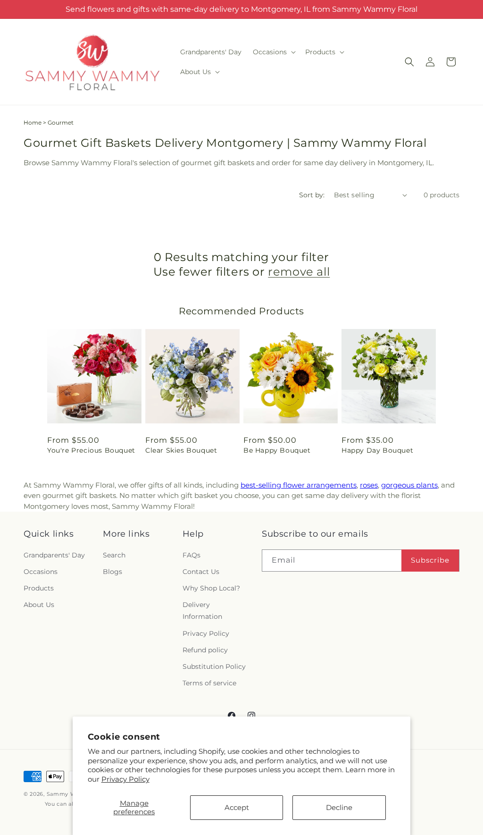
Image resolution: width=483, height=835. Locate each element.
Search (114, 555)
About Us (39, 604)
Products (39, 588)
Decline (339, 807)
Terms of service (209, 683)
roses (369, 485)
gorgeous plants (409, 485)
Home (33, 122)
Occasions (41, 571)
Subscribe (430, 560)
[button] (273, 52)
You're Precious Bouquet (91, 450)
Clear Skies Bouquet (181, 450)
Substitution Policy (214, 666)
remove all (299, 271)
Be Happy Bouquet (277, 450)
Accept (237, 807)
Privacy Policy (125, 779)
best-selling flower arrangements (299, 485)
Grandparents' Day (54, 555)
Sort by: (312, 195)
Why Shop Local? (211, 588)
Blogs (112, 571)
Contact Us (201, 571)
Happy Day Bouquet (377, 450)
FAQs (191, 555)
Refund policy (205, 650)
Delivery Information (202, 610)
